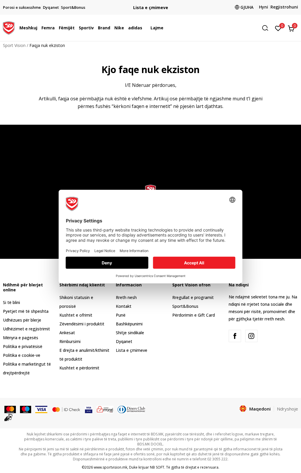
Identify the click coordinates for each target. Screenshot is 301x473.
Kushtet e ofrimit (75, 315)
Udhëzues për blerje (22, 320)
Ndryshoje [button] (287, 409)
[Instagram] (251, 336)
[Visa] (41, 409)
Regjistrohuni (284, 7)
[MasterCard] (10, 409)
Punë (121, 315)
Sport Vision (14, 45)
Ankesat (67, 332)
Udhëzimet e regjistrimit (26, 329)
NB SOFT (157, 467)
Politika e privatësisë (22, 346)
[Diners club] (131, 409)
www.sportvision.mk (110, 467)
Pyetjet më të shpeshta (26, 311)
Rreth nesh (126, 297)
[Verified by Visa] (88, 409)
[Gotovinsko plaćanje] (8, 417)
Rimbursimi (70, 341)
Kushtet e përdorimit (79, 368)
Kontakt (123, 306)
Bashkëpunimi (129, 324)
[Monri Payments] (105, 409)
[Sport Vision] (8, 27)
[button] (39, 28)
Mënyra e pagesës (20, 337)
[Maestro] (25, 409)
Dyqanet (124, 341)
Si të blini (11, 302)
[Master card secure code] (66, 409)
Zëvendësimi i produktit (81, 324)
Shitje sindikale (130, 332)
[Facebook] (235, 336)
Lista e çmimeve (150, 7)
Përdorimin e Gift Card (193, 315)
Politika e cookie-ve (21, 355)
